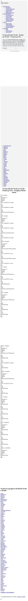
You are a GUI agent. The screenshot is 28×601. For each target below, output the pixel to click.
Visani (2, 586)
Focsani (5, 164)
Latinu (2, 539)
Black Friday (9, 11)
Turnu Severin (6, 181)
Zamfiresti (3, 589)
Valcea (4, 184)
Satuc (2, 559)
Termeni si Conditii (21, 596)
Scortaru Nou (3, 561)
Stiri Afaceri (8, 32)
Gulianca (2, 529)
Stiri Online (8, 7)
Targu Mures (6, 179)
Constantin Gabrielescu (6, 510)
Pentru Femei (9, 23)
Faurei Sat (3, 520)
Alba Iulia (5, 148)
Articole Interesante (10, 26)
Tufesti (2, 580)
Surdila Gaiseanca (4, 567)
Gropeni (2, 528)
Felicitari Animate (10, 20)
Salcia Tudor (3, 557)
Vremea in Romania (10, 9)
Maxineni (3, 543)
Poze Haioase (9, 21)
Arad (4, 149)
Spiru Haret (3, 565)
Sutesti (2, 571)
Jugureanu (3, 535)
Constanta (5, 161)
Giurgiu (5, 166)
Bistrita (4, 153)
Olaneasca (3, 548)
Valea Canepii (4, 585)
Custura (2, 512)
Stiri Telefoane (9, 30)
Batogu (2, 498)
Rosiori (2, 556)
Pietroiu (2, 551)
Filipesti (2, 521)
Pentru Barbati (9, 24)
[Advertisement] (14, 55)
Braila (4, 155)
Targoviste (5, 177)
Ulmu (2, 582)
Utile (7, 29)
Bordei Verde (3, 500)
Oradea (5, 168)
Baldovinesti (3, 494)
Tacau (2, 572)
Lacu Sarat (3, 537)
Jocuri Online (9, 16)
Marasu (2, 542)
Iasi (4, 167)
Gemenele (3, 526)
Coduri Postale (9, 10)
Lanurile (2, 538)
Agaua (2, 493)
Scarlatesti (3, 560)
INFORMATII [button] (6, 6)
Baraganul (3, 497)
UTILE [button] (4, 22)
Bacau (4, 150)
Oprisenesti (3, 549)
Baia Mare (5, 151)
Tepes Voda (3, 576)
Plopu (2, 552)
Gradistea (3, 527)
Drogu (2, 515)
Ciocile (2, 506)
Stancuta (2, 566)
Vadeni (2, 584)
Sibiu (4, 174)
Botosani (5, 154)
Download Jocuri (9, 15)
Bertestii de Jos (4, 499)
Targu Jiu (5, 178)
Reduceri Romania (10, 12)
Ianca (2, 531)
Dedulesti (3, 514)
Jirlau (2, 534)
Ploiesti (5, 172)
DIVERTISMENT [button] (7, 13)
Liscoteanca (3, 540)
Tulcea (4, 183)
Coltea (2, 509)
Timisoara (5, 182)
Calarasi (5, 159)
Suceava (5, 176)
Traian (2, 579)
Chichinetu (3, 504)
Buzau (4, 157)
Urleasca (2, 583)
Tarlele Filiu (3, 573)
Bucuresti (5, 147)
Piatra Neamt (6, 170)
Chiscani (2, 505)
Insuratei (2, 533)
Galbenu (2, 525)
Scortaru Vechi (4, 562)
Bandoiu (2, 495)
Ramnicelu (3, 554)
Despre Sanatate (9, 27)
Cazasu (2, 503)
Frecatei (2, 523)
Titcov (2, 578)
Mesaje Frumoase (10, 18)
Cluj (4, 160)
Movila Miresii (4, 546)
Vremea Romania (7, 145)
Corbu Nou (3, 511)
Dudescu (2, 516)
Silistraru (2, 563)
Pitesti (4, 171)
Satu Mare (5, 173)
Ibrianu (2, 532)
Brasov (4, 156)
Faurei (2, 517)
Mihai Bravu (3, 545)
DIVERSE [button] (5, 28)
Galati (4, 165)
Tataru (2, 574)
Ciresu (2, 507)
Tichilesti (2, 577)
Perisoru (2, 550)
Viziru (2, 588)
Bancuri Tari (8, 17)
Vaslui (4, 185)
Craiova (5, 162)
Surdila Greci (3, 568)
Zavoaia (2, 590)
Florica (2, 522)
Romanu (2, 555)
